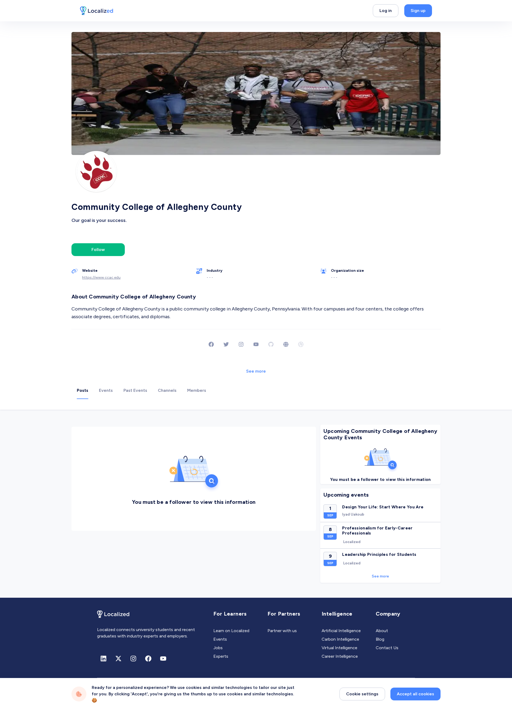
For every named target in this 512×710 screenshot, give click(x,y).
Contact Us (387, 647)
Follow (98, 249)
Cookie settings (362, 693)
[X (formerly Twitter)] (118, 658)
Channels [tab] (167, 390)
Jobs (218, 647)
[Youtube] (256, 344)
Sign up (418, 10)
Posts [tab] (82, 390)
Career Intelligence (340, 656)
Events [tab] (106, 390)
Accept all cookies (415, 693)
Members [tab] (196, 390)
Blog (380, 639)
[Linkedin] (103, 658)
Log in (385, 10)
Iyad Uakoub (353, 514)
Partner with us (282, 630)
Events (220, 639)
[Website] (285, 344)
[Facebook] (211, 344)
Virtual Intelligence (339, 647)
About (382, 630)
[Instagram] (241, 344)
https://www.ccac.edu (101, 277)
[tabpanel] (256, 503)
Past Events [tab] (135, 390)
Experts (220, 656)
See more (256, 371)
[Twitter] (226, 344)
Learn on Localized (231, 630)
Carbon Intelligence (340, 639)
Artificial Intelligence (341, 630)
